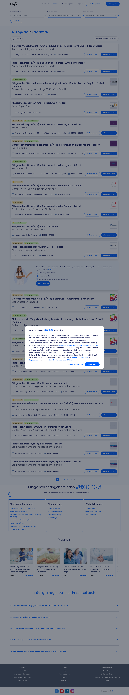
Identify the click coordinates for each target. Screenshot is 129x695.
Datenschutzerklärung (80, 357)
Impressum (33, 360)
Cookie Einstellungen (75, 364)
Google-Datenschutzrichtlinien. (61, 360)
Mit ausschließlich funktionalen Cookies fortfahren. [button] (78, 345)
